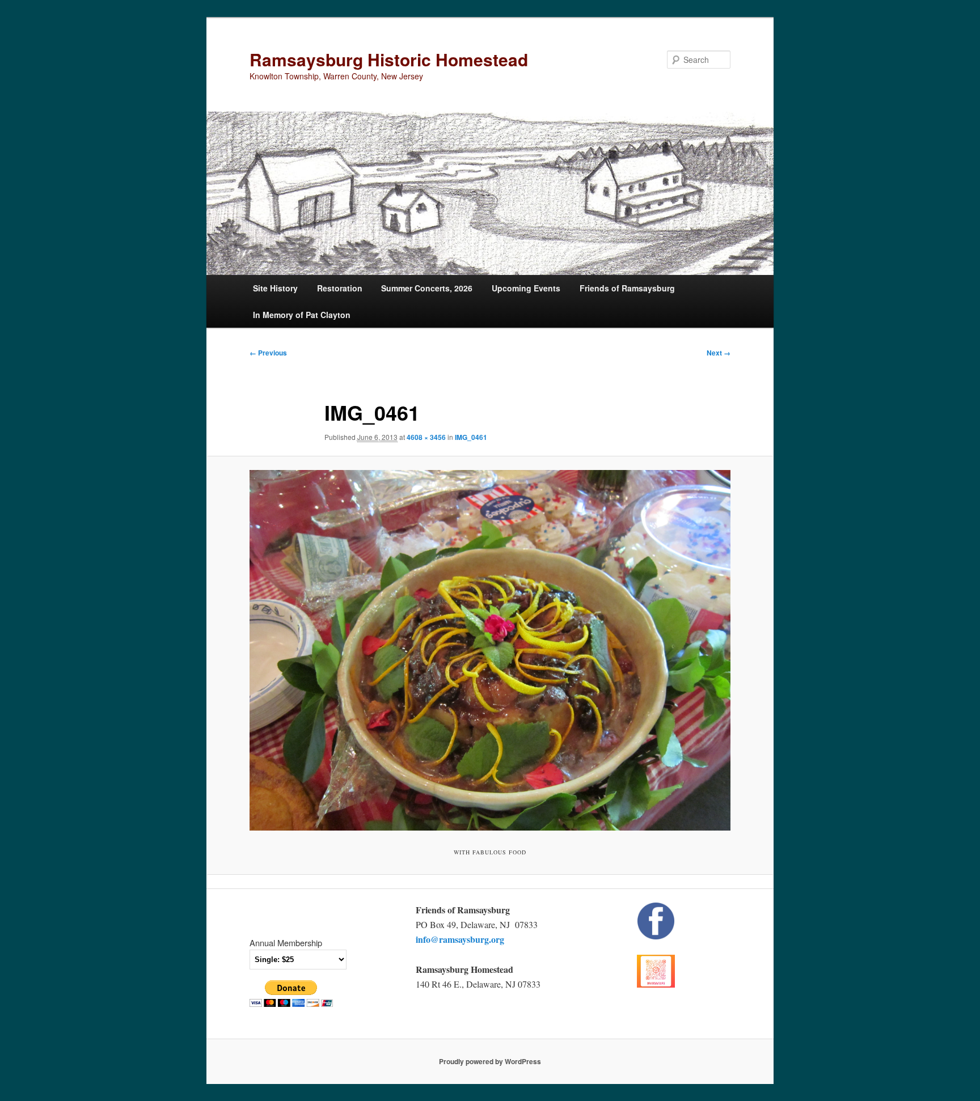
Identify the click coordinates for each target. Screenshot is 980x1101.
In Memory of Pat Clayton (301, 314)
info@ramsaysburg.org (460, 939)
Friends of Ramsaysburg (627, 288)
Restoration (339, 288)
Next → (718, 353)
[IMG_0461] (490, 650)
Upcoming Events (526, 288)
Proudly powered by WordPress (490, 1061)
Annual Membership (286, 942)
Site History (275, 288)
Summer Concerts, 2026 (426, 288)
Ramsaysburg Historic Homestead (389, 59)
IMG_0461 (471, 437)
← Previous (268, 353)
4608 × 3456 (426, 437)
